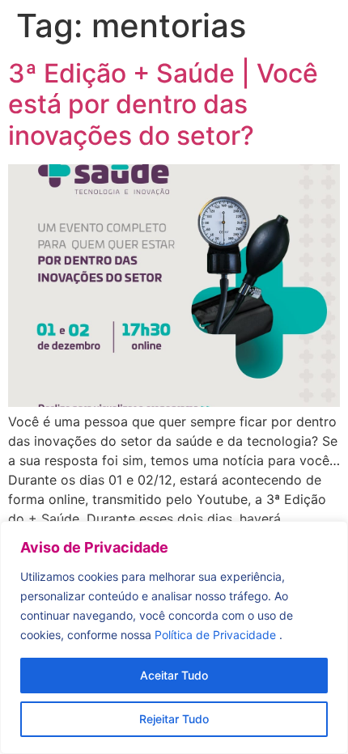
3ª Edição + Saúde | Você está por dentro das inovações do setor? (163, 104)
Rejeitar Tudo (174, 719)
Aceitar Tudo (174, 675)
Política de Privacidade (217, 635)
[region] (174, 637)
